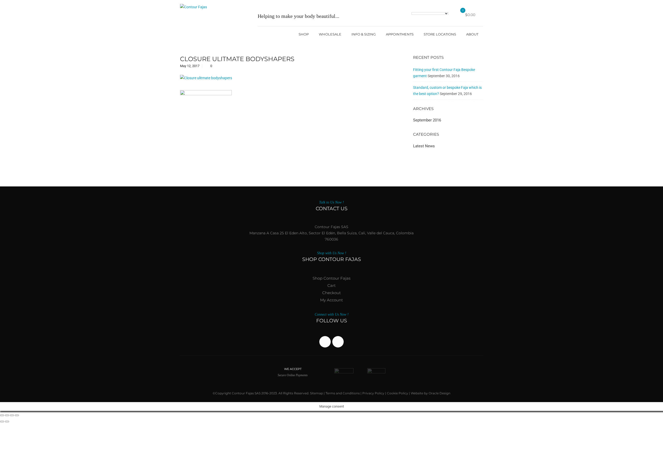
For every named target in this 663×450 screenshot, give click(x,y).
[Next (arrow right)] (7, 421)
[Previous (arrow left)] (2, 421)
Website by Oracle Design (430, 393)
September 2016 (427, 120)
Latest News (424, 146)
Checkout (331, 292)
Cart (331, 285)
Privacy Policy (373, 393)
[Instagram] (338, 341)
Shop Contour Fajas (331, 278)
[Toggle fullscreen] (7, 415)
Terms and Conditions (343, 393)
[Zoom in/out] (2, 415)
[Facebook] (325, 341)
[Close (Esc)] (17, 415)
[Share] (12, 415)
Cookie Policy (397, 393)
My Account (331, 299)
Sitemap (316, 393)
